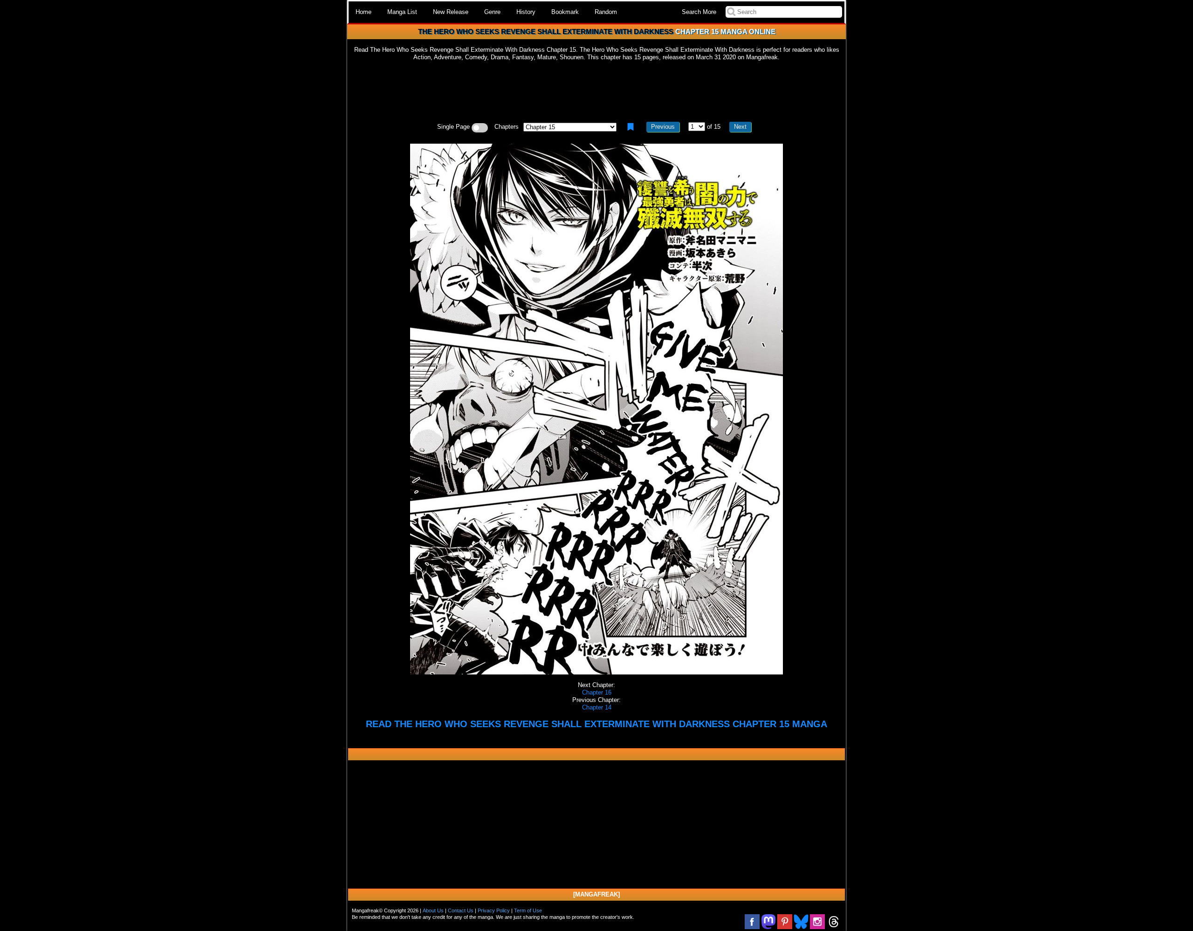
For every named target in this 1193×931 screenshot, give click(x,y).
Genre (492, 11)
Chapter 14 (596, 707)
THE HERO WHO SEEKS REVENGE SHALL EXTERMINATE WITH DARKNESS (545, 31)
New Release (450, 11)
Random (606, 11)
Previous (663, 126)
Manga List (402, 11)
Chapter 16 (596, 692)
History (525, 11)
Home (363, 11)
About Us (433, 910)
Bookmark (565, 11)
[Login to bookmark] (631, 127)
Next (740, 126)
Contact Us (460, 910)
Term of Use (528, 910)
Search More (699, 11)
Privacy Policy (494, 910)
